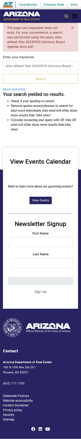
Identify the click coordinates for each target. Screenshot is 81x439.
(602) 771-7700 (14, 383)
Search (40, 79)
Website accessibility (18, 400)
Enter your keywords (18, 57)
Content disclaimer (16, 405)
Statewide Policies (16, 396)
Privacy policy (12, 410)
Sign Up (40, 292)
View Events (40, 200)
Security (8, 415)
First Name (40, 233)
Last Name (41, 254)
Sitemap (8, 419)
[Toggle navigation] (75, 16)
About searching (14, 89)
